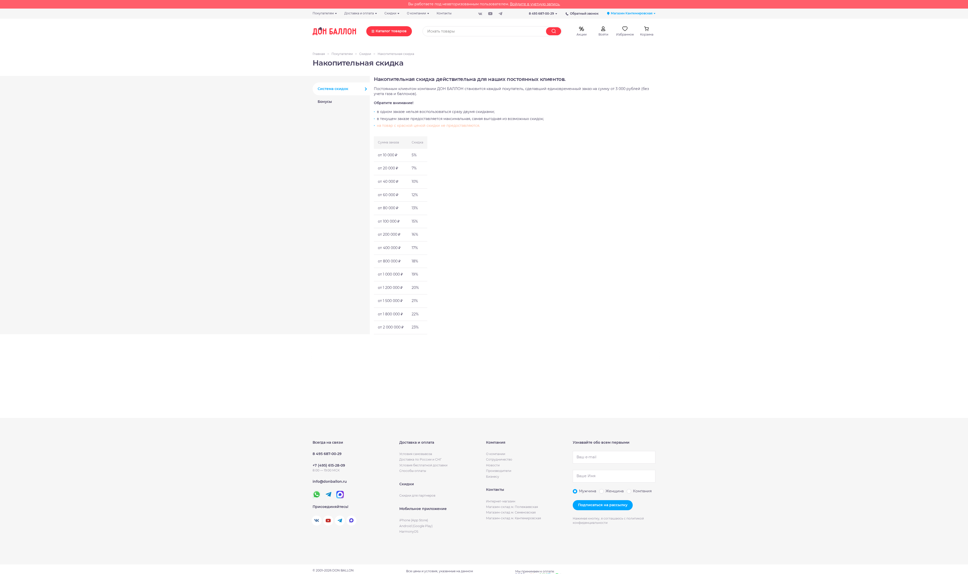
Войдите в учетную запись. (535, 4)
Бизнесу (492, 476)
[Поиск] (553, 31)
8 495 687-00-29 (541, 13)
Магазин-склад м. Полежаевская (512, 507)
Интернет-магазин (500, 501)
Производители (498, 471)
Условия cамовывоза (415, 454)
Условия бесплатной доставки (423, 465)
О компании (495, 454)
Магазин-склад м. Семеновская (511, 512)
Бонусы (325, 101)
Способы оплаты (412, 471)
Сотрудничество (499, 459)
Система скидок (333, 88)
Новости (493, 465)
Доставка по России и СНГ (420, 459)
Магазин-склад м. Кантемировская (513, 518)
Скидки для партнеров (417, 495)
